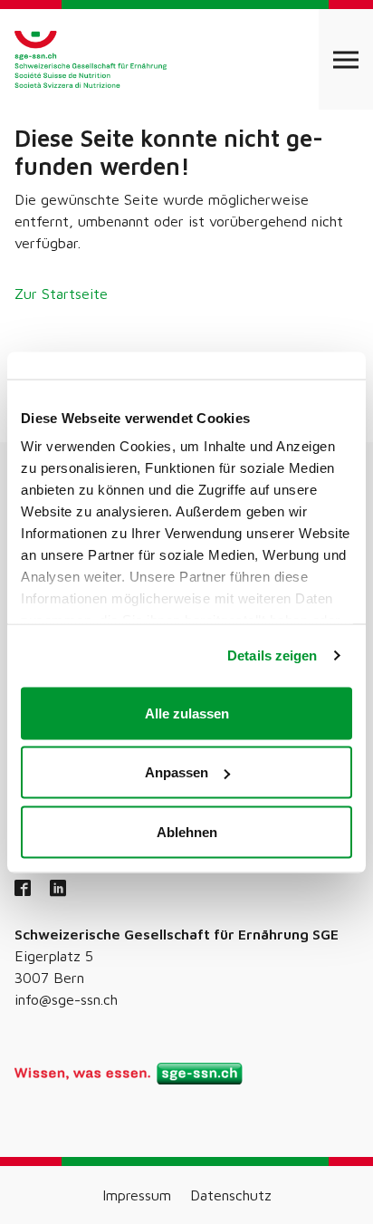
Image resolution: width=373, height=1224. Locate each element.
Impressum (136, 1195)
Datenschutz (231, 1195)
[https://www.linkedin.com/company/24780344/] (58, 889)
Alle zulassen (187, 712)
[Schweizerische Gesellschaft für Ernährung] (90, 59)
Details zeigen (272, 655)
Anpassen (176, 772)
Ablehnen (187, 831)
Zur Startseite (61, 293)
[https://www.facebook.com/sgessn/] (22, 889)
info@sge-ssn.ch (66, 999)
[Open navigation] (346, 59)
